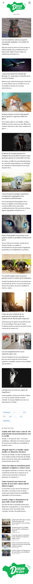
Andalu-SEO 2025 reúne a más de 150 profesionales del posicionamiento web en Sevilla (16, 433)
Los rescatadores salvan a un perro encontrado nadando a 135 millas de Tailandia (15, 42)
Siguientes (6, 421)
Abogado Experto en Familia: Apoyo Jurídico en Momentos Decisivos (15, 451)
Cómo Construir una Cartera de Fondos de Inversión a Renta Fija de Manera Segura (15, 483)
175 (21, 416)
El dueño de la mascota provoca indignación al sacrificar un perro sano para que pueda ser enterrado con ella (16, 155)
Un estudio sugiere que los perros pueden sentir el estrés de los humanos (16, 277)
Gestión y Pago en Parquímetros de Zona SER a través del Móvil (15, 500)
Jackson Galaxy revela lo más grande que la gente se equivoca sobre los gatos (15, 116)
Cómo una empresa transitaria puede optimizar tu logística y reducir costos (16, 466)
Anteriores (6, 412)
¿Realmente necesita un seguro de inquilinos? (15, 391)
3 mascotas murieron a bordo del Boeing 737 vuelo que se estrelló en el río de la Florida (16, 76)
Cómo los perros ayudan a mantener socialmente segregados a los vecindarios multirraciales (15, 196)
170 (24, 412)
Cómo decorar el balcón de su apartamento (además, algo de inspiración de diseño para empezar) (15, 316)
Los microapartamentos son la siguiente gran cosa (13, 352)
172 (10, 416)
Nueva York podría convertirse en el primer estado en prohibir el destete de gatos (16, 237)
